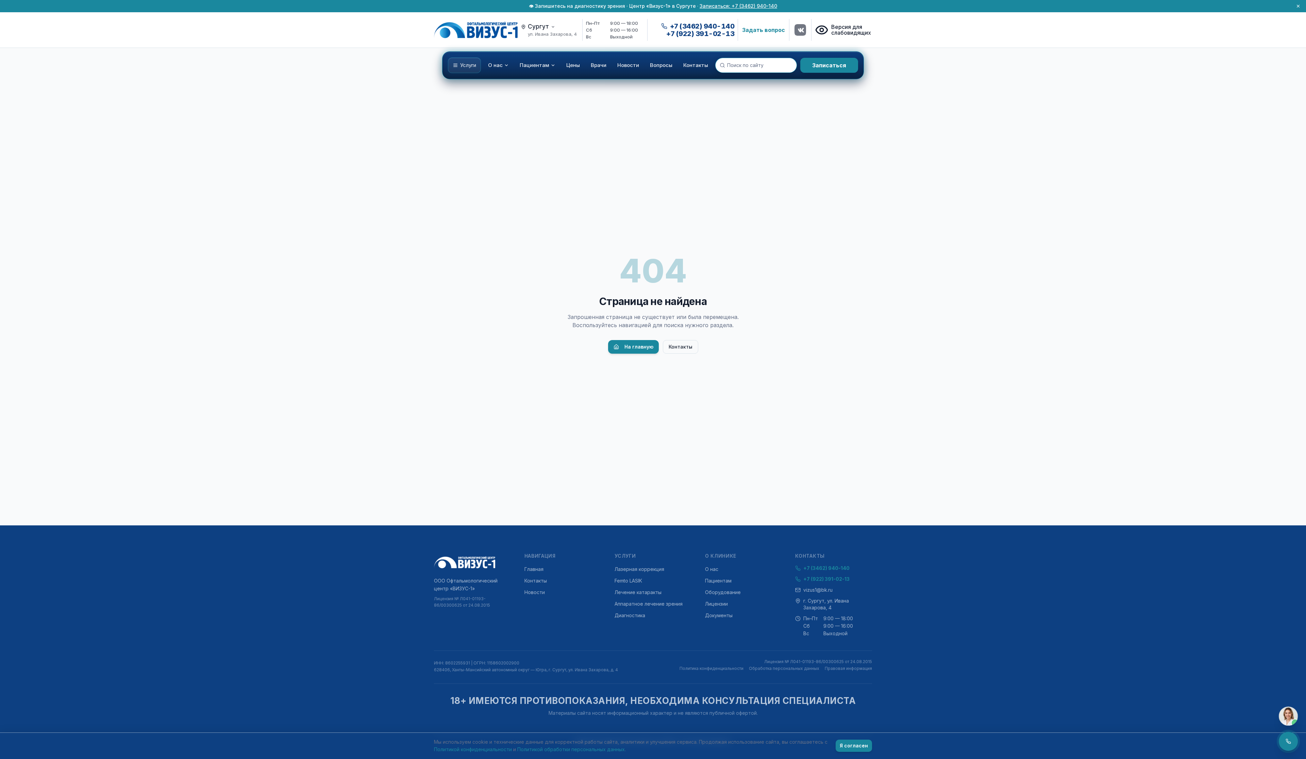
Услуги (468, 65)
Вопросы (661, 65)
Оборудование (723, 592)
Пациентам (534, 65)
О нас (495, 65)
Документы (719, 615)
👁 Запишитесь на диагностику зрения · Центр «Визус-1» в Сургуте (612, 6)
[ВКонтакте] (800, 29)
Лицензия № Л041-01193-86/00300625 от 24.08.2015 (462, 602)
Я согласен (854, 745)
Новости (628, 65)
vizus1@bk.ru (818, 590)
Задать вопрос (763, 30)
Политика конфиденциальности (711, 668)
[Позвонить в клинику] (1288, 741)
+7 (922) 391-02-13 (700, 33)
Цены (573, 65)
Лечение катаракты (638, 592)
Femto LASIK (628, 581)
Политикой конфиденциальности (473, 749)
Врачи (598, 65)
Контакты (695, 65)
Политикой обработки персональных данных (571, 749)
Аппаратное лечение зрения (649, 604)
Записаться (829, 65)
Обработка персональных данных (784, 668)
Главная (533, 569)
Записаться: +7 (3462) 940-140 (738, 6)
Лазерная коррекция (639, 569)
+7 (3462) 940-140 (826, 568)
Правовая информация (848, 668)
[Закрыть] (1298, 6)
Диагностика (630, 615)
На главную (638, 347)
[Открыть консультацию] (1288, 716)
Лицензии (716, 604)
